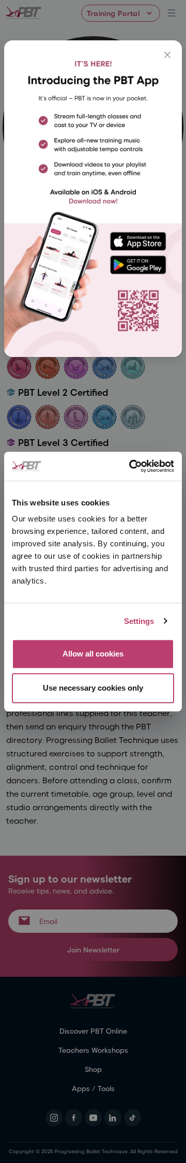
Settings (139, 621)
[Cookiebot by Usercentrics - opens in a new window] (131, 466)
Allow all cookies (93, 653)
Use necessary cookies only (93, 687)
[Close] (167, 55)
